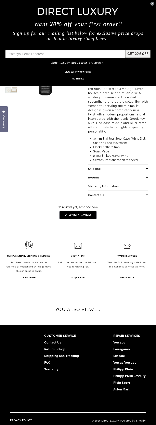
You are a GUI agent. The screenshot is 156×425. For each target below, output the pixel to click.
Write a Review (82, 216)
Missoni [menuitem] (119, 356)
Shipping (94, 168)
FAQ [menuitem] (47, 362)
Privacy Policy (21, 420)
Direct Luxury (110, 420)
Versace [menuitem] (119, 342)
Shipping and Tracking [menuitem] (61, 356)
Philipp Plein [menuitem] (123, 369)
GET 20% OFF (137, 53)
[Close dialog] (152, 4)
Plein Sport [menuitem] (121, 382)
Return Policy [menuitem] (54, 349)
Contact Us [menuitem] (52, 342)
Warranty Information (103, 186)
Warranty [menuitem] (51, 369)
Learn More (29, 277)
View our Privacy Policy (78, 71)
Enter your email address (24, 47)
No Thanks (78, 78)
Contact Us (96, 195)
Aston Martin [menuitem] (123, 389)
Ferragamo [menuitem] (121, 349)
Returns (94, 177)
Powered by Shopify (133, 420)
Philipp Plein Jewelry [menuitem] (129, 376)
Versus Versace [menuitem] (124, 362)
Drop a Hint (78, 277)
